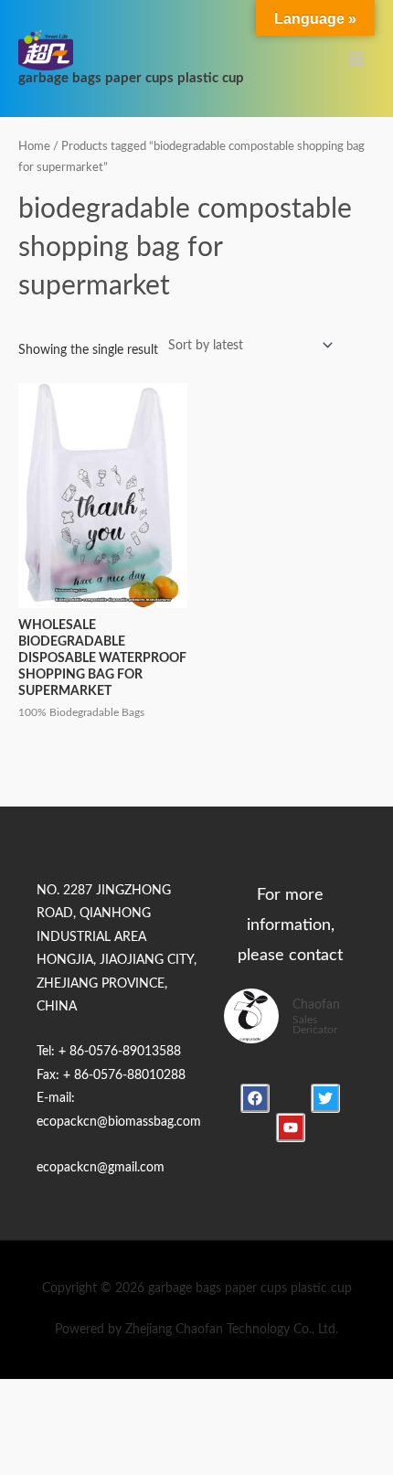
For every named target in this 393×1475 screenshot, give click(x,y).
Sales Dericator (314, 1025)
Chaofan (316, 1005)
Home (34, 146)
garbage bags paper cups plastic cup (131, 78)
